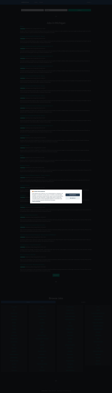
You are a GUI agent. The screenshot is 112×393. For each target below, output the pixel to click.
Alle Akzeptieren (72, 194)
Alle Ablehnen (73, 198)
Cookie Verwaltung (36, 201)
